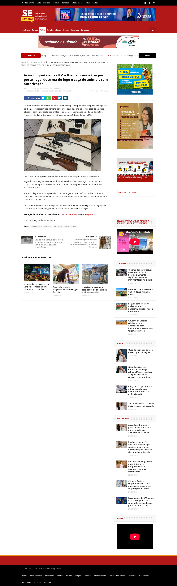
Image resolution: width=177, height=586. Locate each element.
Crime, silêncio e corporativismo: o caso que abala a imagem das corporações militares (139, 485)
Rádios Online (28, 3)
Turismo (47, 582)
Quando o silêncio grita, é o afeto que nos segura (140, 351)
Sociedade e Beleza (54, 30)
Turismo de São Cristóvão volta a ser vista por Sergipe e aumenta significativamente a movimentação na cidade (140, 275)
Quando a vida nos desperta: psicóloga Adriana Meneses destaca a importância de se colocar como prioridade (140, 372)
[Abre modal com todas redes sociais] (65, 98)
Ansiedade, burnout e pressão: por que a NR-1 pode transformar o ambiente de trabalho (139, 429)
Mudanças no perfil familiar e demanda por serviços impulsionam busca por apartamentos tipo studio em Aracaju (140, 447)
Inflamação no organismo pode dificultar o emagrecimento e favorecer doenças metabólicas (140, 466)
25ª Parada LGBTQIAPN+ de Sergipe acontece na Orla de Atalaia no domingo (36, 287)
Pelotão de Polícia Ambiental (60, 91)
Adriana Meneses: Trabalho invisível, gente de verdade (141, 404)
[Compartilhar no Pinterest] (54, 98)
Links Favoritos (43, 3)
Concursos (85, 30)
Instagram (88, 214)
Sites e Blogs (77, 3)
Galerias (37, 582)
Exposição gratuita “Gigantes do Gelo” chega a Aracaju (65, 289)
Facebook (73, 214)
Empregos (75, 30)
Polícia (42, 30)
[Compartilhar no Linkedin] (59, 98)
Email (106, 91)
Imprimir (96, 91)
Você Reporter (36, 576)
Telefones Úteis (91, 3)
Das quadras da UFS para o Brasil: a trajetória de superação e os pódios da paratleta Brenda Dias (141, 502)
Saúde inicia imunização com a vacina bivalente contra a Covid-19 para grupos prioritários (49, 243)
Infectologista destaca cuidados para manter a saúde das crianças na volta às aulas (83, 243)
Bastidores (144, 576)
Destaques (43, 88)
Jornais (56, 3)
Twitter (63, 214)
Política (35, 30)
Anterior (42, 237)
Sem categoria (60, 88)
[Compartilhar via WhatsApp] (48, 98)
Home (24, 576)
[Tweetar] (43, 98)
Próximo (90, 237)
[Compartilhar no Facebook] (34, 98)
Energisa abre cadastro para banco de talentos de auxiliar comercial (94, 290)
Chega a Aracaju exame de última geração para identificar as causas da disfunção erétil (140, 390)
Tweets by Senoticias (126, 192)
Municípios (26, 30)
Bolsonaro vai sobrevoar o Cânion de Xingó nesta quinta (140, 292)
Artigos (78, 576)
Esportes (66, 30)
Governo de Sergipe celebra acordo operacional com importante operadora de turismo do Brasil (140, 325)
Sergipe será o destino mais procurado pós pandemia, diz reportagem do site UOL (140, 307)
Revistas (65, 3)
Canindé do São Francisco (38, 91)
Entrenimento (100, 576)
